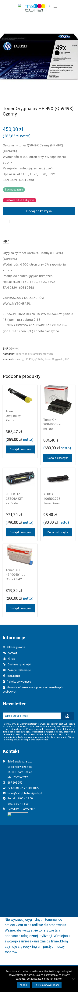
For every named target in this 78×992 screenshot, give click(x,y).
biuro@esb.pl (15, 793)
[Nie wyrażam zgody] (73, 979)
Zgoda (23, 984)
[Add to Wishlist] (6, 221)
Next (74, 57)
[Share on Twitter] (18, 222)
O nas (11, 658)
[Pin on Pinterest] (25, 222)
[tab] (39, 241)
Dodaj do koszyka (39, 211)
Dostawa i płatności (19, 664)
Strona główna (16, 647)
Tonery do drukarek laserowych (34, 353)
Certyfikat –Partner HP (21, 809)
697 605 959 (15, 782)
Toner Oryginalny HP (56, 359)
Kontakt (12, 652)
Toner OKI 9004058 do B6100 (52, 424)
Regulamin (13, 675)
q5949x (38, 359)
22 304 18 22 (31, 787)
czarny (19, 359)
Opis (6, 241)
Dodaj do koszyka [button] (20, 449)
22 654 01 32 (15, 787)
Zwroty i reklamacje (19, 670)
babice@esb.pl (33, 793)
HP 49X (29, 359)
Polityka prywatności (19, 681)
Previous (3, 57)
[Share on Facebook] (13, 222)
